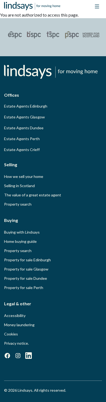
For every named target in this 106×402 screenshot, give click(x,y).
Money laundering (19, 324)
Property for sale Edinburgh (27, 259)
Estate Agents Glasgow (24, 117)
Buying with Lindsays (22, 232)
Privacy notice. (16, 343)
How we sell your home (23, 176)
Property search (18, 204)
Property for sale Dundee (25, 278)
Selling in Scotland (19, 185)
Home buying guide (20, 241)
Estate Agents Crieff (22, 149)
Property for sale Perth (23, 287)
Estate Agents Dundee (23, 127)
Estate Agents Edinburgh (25, 106)
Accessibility (15, 315)
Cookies (11, 334)
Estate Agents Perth (22, 138)
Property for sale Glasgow (26, 269)
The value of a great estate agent (32, 195)
